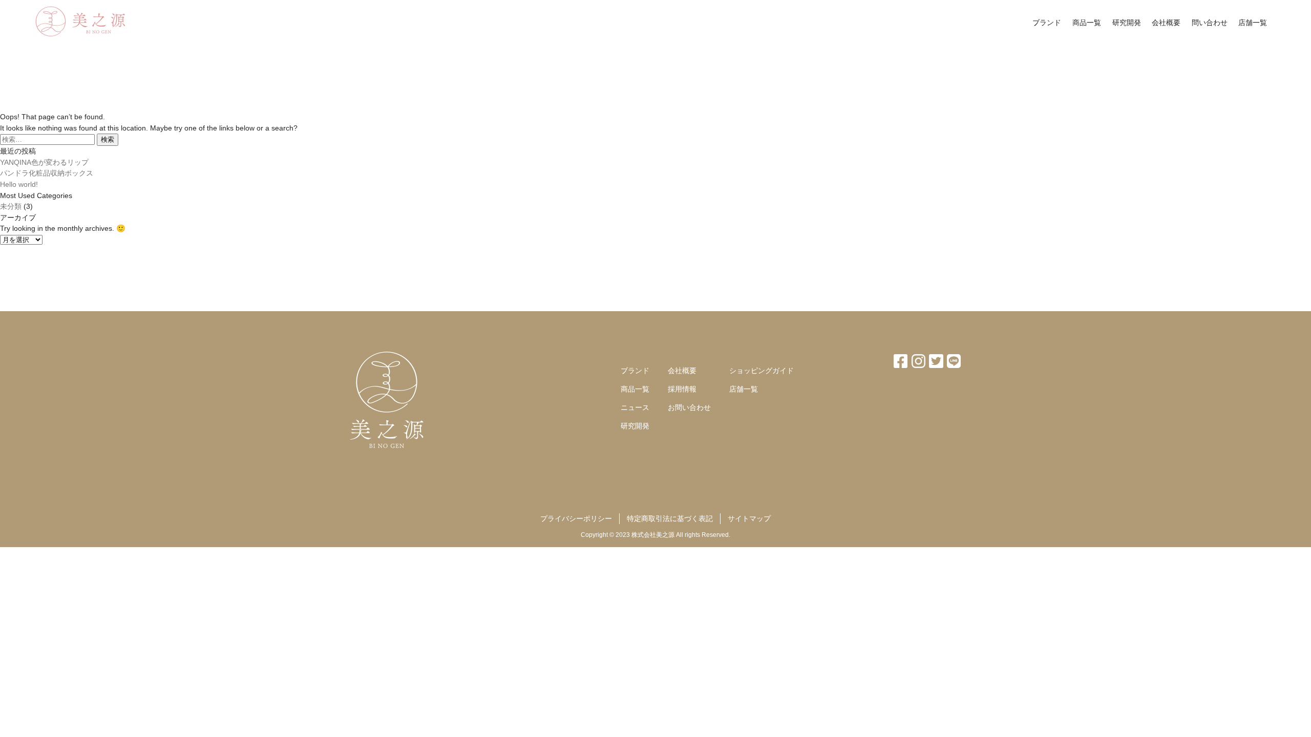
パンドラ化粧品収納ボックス (46, 173)
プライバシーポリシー (576, 518)
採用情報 (682, 389)
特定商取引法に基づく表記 (670, 518)
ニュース (635, 407)
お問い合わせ (689, 407)
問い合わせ (1210, 22)
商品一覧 (1086, 22)
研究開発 (1126, 22)
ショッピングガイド (761, 370)
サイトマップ (749, 518)
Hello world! (19, 184)
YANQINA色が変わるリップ (44, 162)
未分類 (11, 206)
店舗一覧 (1252, 22)
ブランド (1046, 22)
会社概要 (1166, 22)
